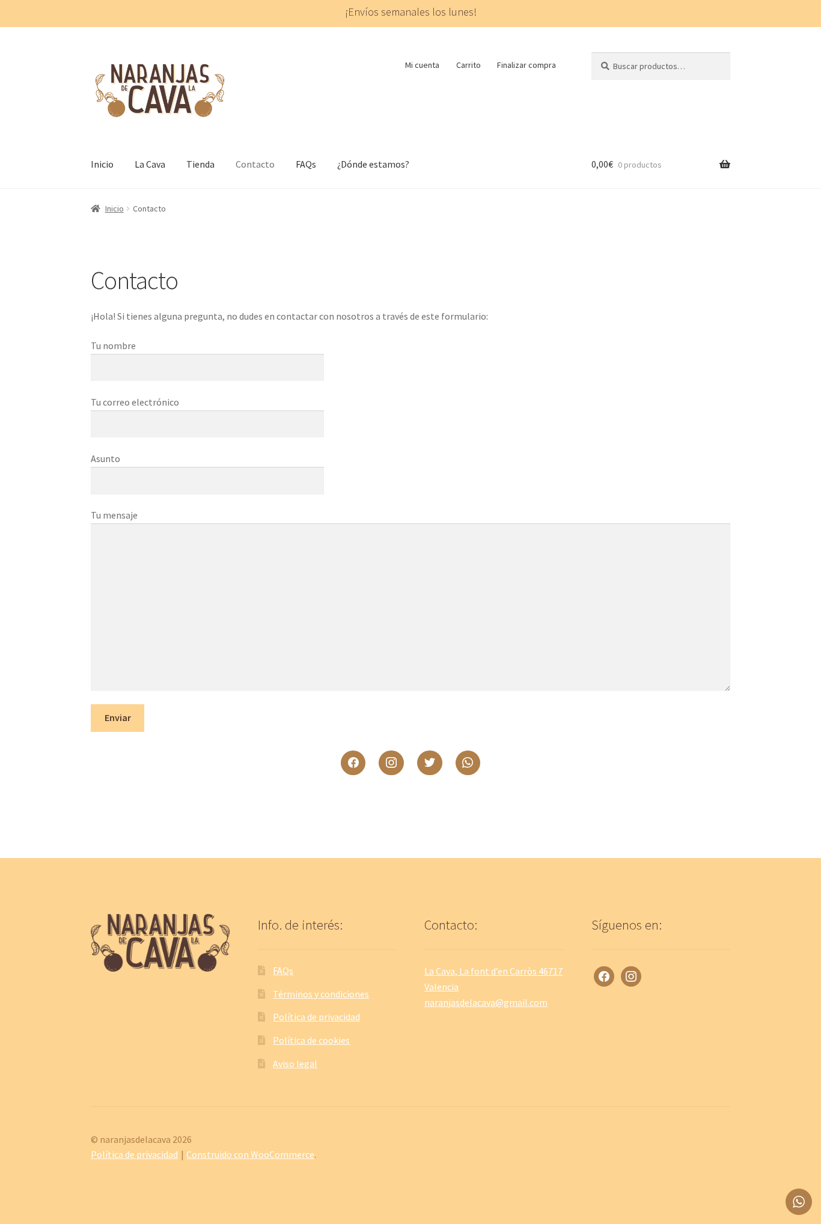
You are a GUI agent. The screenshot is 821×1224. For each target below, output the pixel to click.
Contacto (255, 164)
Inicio (102, 164)
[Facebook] (353, 763)
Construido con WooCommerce (250, 1154)
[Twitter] (429, 763)
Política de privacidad (316, 1017)
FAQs (306, 164)
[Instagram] (391, 763)
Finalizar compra (526, 64)
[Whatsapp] (468, 763)
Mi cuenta (422, 64)
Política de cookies (311, 1040)
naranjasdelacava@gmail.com (486, 1002)
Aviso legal (295, 1064)
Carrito (468, 64)
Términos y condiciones (321, 994)
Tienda (200, 164)
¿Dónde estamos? (373, 164)
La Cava (150, 164)
